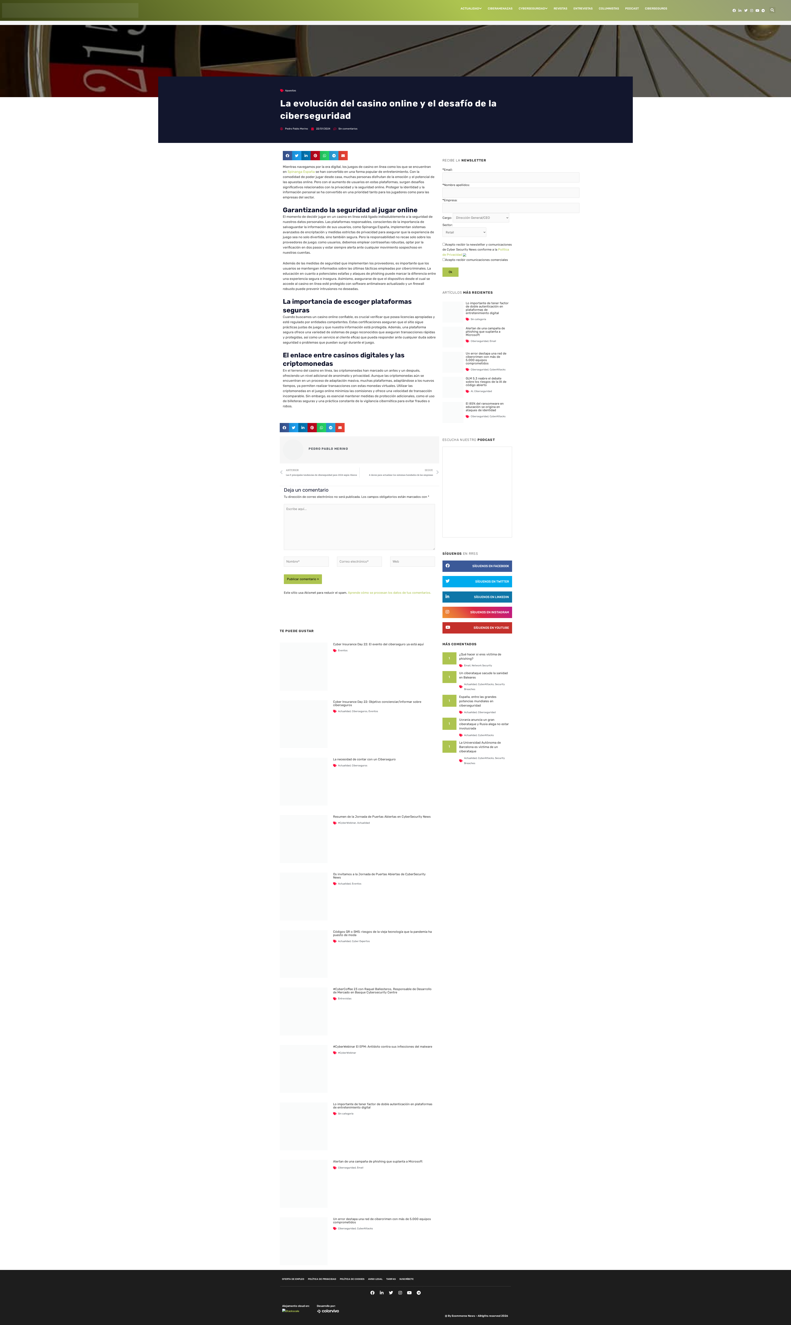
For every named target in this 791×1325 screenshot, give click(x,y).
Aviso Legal (375, 1279)
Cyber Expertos (361, 941)
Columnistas (609, 8)
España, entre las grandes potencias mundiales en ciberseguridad (477, 701)
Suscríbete (406, 1279)
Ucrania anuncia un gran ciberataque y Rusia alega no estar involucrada (484, 724)
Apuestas (290, 90)
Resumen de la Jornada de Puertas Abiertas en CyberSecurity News (382, 817)
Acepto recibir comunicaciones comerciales (476, 260)
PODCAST (632, 8)
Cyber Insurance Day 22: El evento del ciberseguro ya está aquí (378, 644)
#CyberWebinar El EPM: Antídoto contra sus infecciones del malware (382, 1046)
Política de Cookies (352, 1279)
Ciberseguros (656, 8)
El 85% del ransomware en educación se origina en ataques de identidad (485, 407)
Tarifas (391, 1279)
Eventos (343, 650)
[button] (772, 10)
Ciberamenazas (500, 8)
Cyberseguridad (532, 8)
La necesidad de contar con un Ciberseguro (364, 759)
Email (360, 1167)
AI (472, 391)
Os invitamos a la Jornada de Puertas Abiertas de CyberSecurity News (379, 875)
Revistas (560, 8)
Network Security (482, 665)
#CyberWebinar (347, 822)
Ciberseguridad (347, 1167)
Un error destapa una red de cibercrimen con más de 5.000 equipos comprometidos (382, 1220)
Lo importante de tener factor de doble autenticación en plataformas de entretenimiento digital (382, 1105)
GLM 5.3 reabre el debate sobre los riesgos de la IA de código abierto (486, 382)
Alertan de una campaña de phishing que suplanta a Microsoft (377, 1161)
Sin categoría (345, 1113)
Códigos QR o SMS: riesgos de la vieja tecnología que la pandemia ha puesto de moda (382, 933)
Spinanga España (301, 172)
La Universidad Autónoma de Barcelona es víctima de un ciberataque (480, 747)
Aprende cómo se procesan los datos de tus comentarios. (389, 593)
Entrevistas (583, 8)
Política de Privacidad (322, 1279)
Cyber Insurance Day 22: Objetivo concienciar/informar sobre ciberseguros (377, 703)
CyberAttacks (365, 1228)
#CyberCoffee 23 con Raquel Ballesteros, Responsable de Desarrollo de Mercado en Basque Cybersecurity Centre (382, 990)
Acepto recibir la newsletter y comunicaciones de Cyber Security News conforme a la (477, 250)
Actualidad (470, 8)
